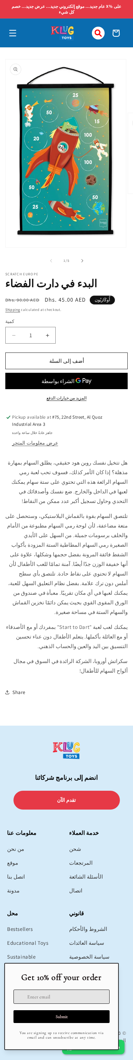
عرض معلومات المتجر (35, 443)
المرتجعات (81, 862)
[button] (12, 33)
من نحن (15, 849)
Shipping (12, 309)
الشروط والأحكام (88, 929)
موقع (12, 862)
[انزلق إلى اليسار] (51, 261)
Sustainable (21, 956)
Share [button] (19, 692)
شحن (75, 849)
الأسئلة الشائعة (86, 876)
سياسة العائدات (86, 942)
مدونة (13, 890)
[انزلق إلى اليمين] (82, 261)
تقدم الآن (66, 800)
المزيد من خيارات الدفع (66, 398)
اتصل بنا (16, 876)
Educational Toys (28, 942)
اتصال (75, 890)
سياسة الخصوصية (89, 956)
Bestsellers (20, 929)
